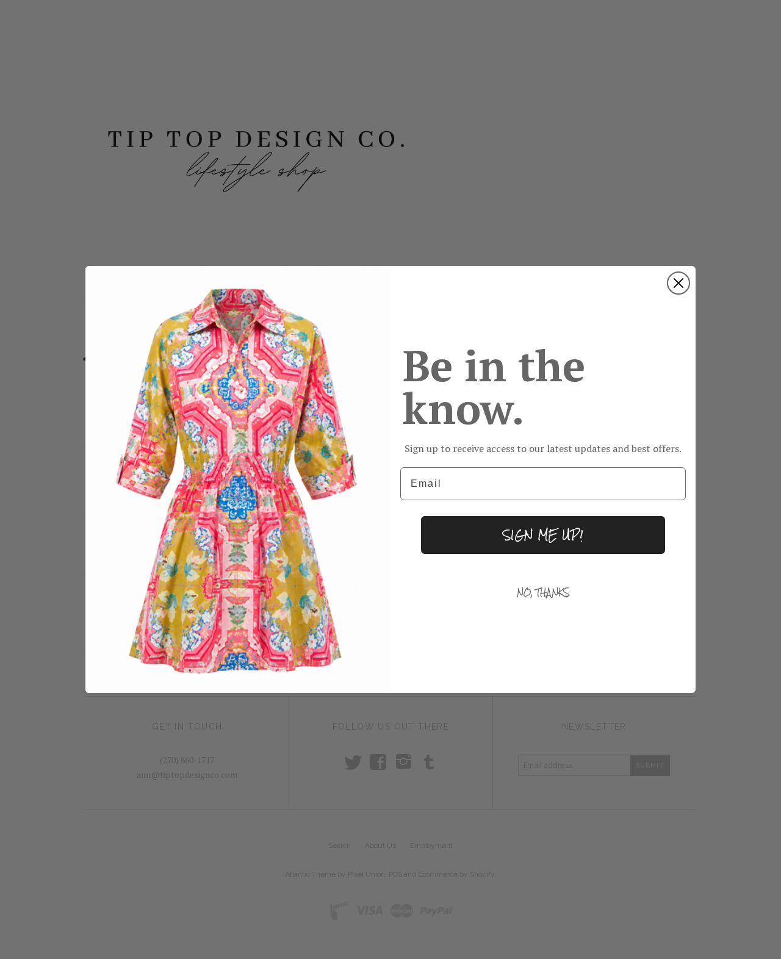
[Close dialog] (678, 283)
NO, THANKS (543, 592)
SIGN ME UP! (543, 534)
